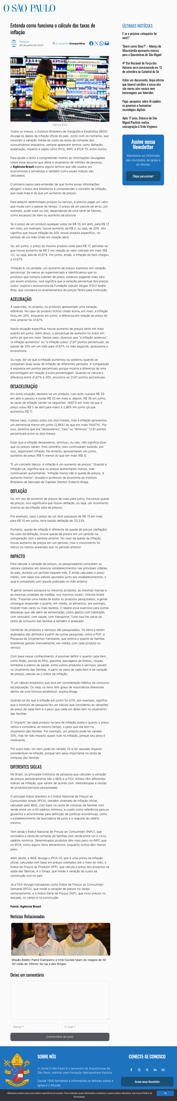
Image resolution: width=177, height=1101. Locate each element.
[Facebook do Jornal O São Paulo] (131, 1069)
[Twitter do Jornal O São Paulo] (147, 1069)
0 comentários (64, 43)
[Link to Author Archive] (13, 43)
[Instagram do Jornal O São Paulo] (139, 1069)
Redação (24, 41)
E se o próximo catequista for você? (139, 35)
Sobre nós (47, 1056)
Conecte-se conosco (147, 1056)
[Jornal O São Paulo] (29, 11)
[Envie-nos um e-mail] (163, 1069)
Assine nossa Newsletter (147, 1081)
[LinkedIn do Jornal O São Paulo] (155, 1069)
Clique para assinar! (143, 176)
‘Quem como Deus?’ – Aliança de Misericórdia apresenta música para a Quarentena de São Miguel (142, 50)
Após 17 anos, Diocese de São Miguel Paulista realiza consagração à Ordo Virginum (139, 122)
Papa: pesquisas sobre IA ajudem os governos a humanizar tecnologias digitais (141, 105)
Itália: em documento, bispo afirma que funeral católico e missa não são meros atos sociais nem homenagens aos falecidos (143, 86)
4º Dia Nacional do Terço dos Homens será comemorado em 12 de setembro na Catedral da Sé (142, 67)
